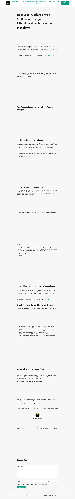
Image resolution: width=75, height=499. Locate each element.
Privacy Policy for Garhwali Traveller (28, 495)
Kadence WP (66, 495)
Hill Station (32, 1)
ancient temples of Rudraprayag (24, 149)
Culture (32, 3)
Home (7, 495)
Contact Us (17, 495)
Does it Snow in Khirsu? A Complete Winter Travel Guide (26, 427)
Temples (49, 1)
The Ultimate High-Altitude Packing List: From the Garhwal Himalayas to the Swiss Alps (49, 427)
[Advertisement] (37, 39)
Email (33, 481)
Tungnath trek (46, 299)
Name (19, 481)
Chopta (40, 299)
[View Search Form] (37, 6)
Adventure (37, 3)
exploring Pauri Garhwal (48, 55)
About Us (12, 495)
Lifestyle (19, 11)
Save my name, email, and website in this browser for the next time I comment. (33, 484)
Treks (37, 1)
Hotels (57, 1)
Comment (20, 466)
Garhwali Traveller (16, 1)
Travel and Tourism (25, 1)
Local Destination (42, 1)
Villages (53, 1)
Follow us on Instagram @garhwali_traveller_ (65, 2)
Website (47, 481)
